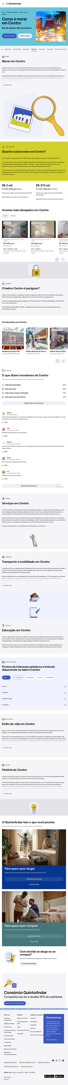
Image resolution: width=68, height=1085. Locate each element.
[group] (15, 238)
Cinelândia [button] (5, 692)
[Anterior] (57, 259)
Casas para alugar (34, 884)
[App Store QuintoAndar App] (59, 1076)
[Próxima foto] (25, 229)
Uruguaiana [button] (5, 704)
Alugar (5, 215)
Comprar (13, 215)
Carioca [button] (4, 686)
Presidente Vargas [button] (7, 698)
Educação (31, 677)
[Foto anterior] (5, 229)
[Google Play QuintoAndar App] (49, 1076)
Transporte (19, 677)
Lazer (40, 677)
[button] (15, 238)
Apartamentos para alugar (34, 879)
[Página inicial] (13, 4)
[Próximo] (63, 259)
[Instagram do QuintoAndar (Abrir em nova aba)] (56, 1061)
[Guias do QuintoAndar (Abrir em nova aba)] (60, 1061)
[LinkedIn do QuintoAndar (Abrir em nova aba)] (63, 1061)
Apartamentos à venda (34, 936)
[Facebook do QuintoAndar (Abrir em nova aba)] (53, 1061)
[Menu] (3, 3)
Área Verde (50, 677)
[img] (13, 339)
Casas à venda (34, 941)
